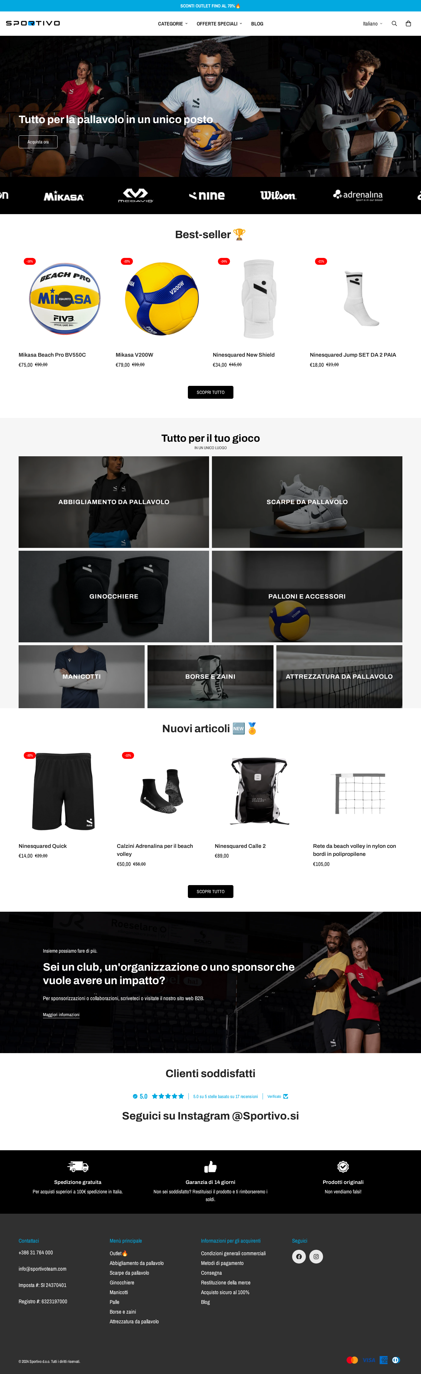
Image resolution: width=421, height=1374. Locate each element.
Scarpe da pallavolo (129, 1272)
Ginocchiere (122, 1282)
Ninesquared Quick (43, 846)
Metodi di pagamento (222, 1263)
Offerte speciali (217, 23)
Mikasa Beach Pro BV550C (52, 355)
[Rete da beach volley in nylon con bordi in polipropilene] (358, 791)
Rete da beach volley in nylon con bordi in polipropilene (354, 850)
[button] (408, 23)
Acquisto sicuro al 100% (225, 1292)
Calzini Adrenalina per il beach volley (155, 850)
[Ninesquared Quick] (63, 791)
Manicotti (119, 1292)
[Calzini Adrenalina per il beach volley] (161, 791)
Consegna (211, 1272)
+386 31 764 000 (36, 1252)
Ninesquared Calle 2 (240, 846)
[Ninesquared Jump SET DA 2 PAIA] (356, 299)
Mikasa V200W (134, 355)
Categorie (170, 23)
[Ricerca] (394, 23)
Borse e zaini (123, 1311)
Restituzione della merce (226, 1282)
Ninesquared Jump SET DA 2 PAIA (353, 355)
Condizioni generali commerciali (233, 1253)
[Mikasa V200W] (162, 299)
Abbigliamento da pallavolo (137, 1263)
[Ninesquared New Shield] (259, 299)
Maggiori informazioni (61, 1014)
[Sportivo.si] (33, 23)
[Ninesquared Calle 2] (259, 791)
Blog (257, 23)
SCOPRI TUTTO (211, 392)
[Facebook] (299, 1257)
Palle (114, 1302)
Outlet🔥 (119, 1253)
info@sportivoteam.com (42, 1268)
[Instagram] (316, 1257)
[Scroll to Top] (409, 1342)
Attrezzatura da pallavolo (134, 1321)
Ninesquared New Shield (244, 355)
